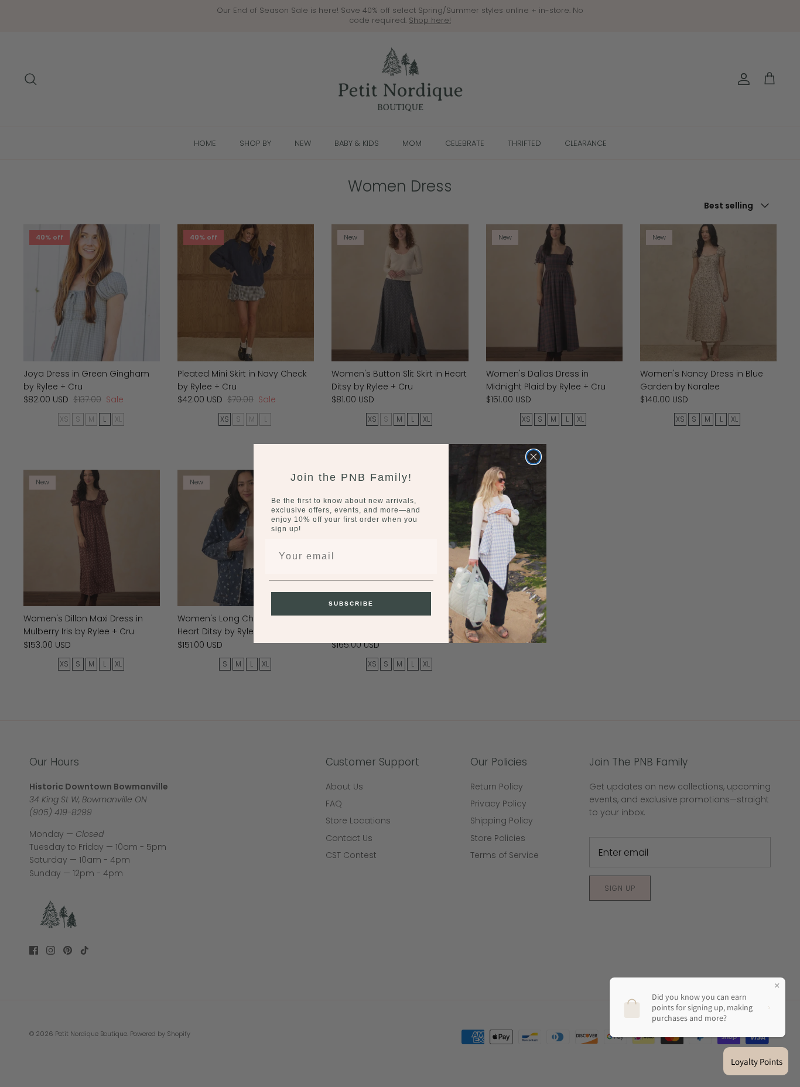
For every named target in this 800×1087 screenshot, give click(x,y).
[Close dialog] (534, 457)
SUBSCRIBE (351, 603)
